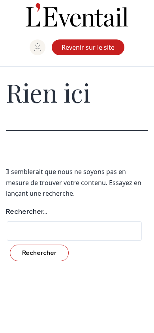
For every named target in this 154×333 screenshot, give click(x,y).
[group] (37, 47)
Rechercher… (26, 211)
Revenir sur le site (88, 47)
